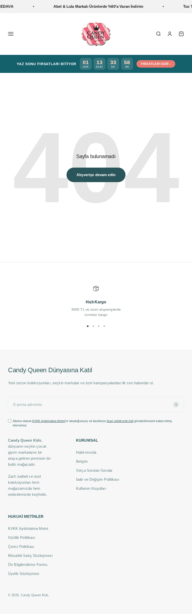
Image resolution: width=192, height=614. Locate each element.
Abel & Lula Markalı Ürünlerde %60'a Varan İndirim (95, 6)
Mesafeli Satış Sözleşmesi (30, 555)
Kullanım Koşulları (91, 488)
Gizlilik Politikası (21, 537)
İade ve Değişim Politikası (97, 479)
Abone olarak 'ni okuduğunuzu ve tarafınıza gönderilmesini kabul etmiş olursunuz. (92, 423)
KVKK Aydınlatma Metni (48, 421)
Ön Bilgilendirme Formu (27, 564)
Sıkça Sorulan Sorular (94, 470)
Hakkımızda (86, 452)
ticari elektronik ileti (120, 421)
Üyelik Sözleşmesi (23, 573)
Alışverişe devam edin (96, 175)
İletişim (82, 461)
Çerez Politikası (21, 546)
